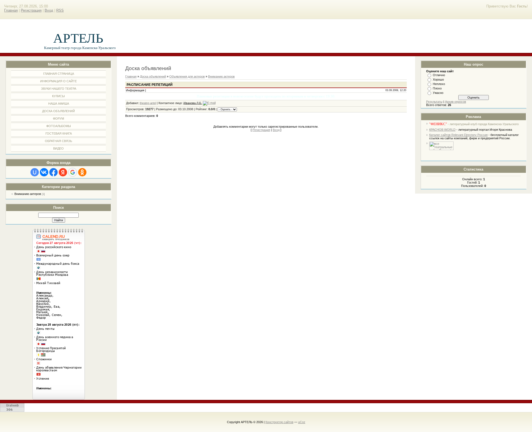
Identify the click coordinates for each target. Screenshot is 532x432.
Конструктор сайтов (279, 422)
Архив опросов (455, 101)
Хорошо (438, 79)
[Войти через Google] (72, 172)
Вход (49, 10)
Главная (11, 10)
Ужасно (438, 92)
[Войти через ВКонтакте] (44, 172)
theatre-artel (148, 102)
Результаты (434, 101)
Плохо (437, 88)
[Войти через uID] (34, 172)
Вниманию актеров (27, 194)
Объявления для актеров (187, 76)
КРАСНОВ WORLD (442, 129)
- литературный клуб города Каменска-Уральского (474, 124)
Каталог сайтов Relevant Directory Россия (458, 135)
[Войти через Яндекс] (63, 172)
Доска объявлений (153, 76)
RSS (60, 10)
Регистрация (31, 10)
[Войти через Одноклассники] (82, 172)
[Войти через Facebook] (53, 172)
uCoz (301, 422)
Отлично (439, 75)
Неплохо (439, 84)
